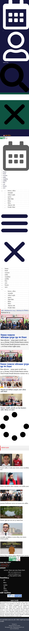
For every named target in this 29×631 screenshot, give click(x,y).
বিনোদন (5, 186)
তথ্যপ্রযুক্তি (10, 193)
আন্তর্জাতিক (5, 179)
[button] (14, 78)
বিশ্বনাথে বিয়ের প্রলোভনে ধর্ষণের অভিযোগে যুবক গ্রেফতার (14, 556)
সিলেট (4, 174)
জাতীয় (4, 177)
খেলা (4, 184)
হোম (2, 310)
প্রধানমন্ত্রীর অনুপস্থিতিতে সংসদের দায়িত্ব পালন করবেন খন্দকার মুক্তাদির (13, 538)
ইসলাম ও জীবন (11, 191)
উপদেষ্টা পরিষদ (11, 207)
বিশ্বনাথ (4, 172)
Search (27, 93)
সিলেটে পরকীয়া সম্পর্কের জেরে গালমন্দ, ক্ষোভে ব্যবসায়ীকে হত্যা (14, 468)
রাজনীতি (5, 181)
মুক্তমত (9, 197)
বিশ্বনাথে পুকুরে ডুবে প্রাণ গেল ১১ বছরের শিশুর (11, 520)
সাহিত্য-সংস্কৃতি (11, 195)
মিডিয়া (9, 201)
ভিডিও (9, 203)
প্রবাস (4, 188)
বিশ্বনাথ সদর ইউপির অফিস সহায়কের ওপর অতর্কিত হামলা (14, 486)
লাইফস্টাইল (11, 199)
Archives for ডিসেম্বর (22, 310)
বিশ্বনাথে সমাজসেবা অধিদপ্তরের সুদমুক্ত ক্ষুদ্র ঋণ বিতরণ (14, 336)
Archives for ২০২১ (10, 310)
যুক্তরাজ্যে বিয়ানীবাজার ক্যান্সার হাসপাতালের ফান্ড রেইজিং (14, 503)
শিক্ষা (4, 183)
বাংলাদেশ (5, 175)
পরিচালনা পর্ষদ (11, 205)
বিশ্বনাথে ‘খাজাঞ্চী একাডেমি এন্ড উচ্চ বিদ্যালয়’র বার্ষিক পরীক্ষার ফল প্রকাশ (13, 409)
